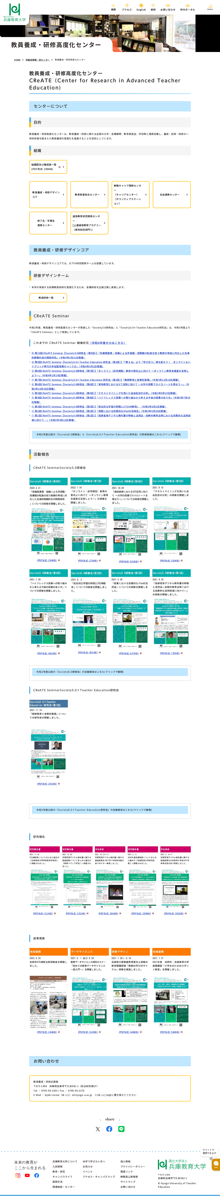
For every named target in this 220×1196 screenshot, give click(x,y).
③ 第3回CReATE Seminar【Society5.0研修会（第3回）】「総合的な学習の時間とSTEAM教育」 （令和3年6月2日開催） (99, 406)
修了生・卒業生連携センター (46, 223)
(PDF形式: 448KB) (129, 1032)
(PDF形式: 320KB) (170, 560)
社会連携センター (170, 194)
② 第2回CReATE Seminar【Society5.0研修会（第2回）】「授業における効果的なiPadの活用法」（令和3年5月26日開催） (100, 411)
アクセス (127, 9)
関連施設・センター (64, 1187)
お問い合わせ (167, 9)
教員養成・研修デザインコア (46, 194)
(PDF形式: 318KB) (88, 1032)
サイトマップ (127, 1181)
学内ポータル (187, 9)
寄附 (153, 9)
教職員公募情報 (129, 1176)
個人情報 (125, 1161)
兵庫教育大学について (65, 1161)
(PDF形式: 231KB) (75, 913)
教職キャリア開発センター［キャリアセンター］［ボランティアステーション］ (127, 194)
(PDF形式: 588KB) (170, 1032)
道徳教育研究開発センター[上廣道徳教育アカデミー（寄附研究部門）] (87, 222)
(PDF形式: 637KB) (129, 653)
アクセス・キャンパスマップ (99, 1176)
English (141, 9)
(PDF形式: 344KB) (47, 1032)
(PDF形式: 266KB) (108, 913)
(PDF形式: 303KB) (174, 913)
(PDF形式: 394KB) (47, 560)
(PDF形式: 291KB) (47, 783)
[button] (210, 7)
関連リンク (126, 1171)
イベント (88, 1171)
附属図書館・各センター (38, 59)
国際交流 (58, 1181)
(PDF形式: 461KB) (47, 653)
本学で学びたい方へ (94, 1161)
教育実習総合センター (87, 194)
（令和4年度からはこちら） (107, 343)
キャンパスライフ (62, 1176)
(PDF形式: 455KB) (88, 652)
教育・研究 (59, 1171)
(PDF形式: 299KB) (141, 913)
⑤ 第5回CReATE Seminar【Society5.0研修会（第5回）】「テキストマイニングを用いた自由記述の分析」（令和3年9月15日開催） (105, 393)
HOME (17, 59)
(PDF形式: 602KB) (129, 561)
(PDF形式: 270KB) (88, 560)
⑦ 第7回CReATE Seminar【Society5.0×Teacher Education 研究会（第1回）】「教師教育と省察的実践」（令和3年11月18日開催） (106, 380)
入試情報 (58, 1166)
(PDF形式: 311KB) (43, 913)
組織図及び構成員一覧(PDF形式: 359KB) (43, 167)
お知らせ (88, 1166)
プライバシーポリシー (132, 1166)
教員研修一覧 (46, 297)
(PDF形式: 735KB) (170, 653)
